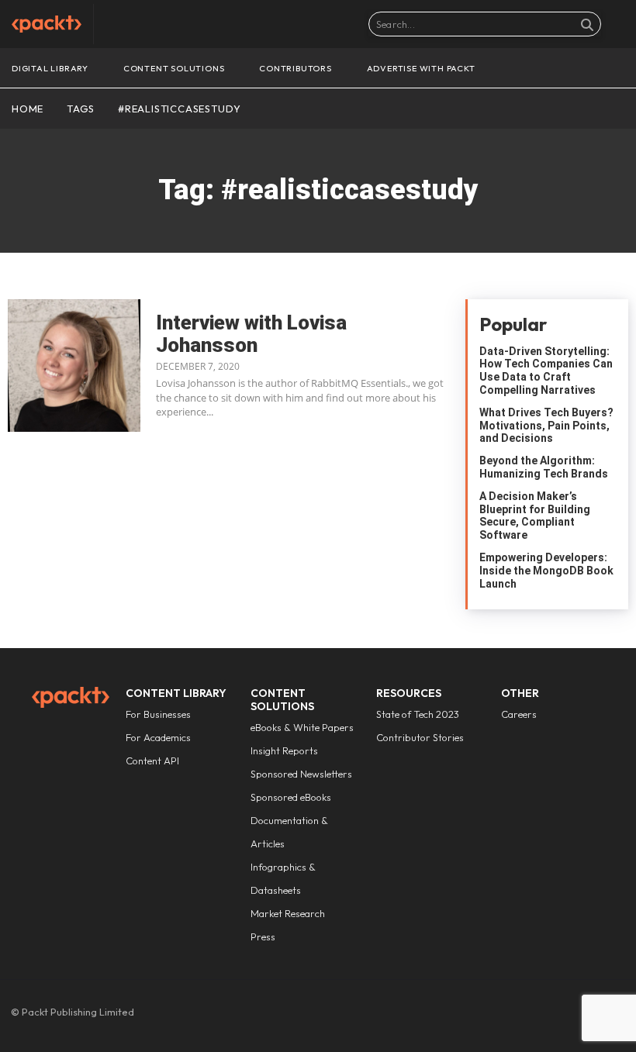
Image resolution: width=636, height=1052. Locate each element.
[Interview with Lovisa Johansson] (74, 365)
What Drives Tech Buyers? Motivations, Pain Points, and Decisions (546, 425)
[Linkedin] (563, 1015)
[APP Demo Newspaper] (46, 24)
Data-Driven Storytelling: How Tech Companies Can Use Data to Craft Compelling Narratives (546, 370)
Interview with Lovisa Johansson (251, 334)
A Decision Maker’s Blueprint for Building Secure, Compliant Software (534, 515)
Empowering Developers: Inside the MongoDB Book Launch (546, 570)
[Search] (587, 24)
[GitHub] (536, 1015)
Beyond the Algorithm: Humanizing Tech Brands (544, 467)
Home (27, 108)
